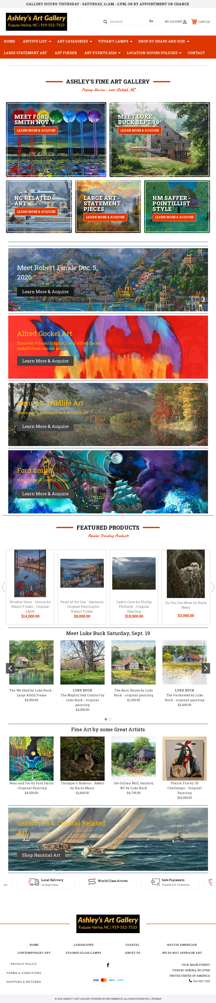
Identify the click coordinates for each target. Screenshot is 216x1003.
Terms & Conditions (23, 973)
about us (132, 953)
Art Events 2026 (100, 53)
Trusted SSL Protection (113, 884)
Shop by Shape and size (161, 41)
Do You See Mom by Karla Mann (186, 605)
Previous (3, 587)
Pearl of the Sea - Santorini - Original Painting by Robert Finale (82, 606)
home (34, 945)
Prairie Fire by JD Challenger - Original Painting (184, 788)
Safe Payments (110, 880)
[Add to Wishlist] (45, 568)
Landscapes (83, 945)
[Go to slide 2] (206, 668)
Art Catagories (72, 41)
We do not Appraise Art (182, 953)
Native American (182, 945)
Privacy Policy (24, 964)
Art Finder (66, 53)
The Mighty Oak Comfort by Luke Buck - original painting (82, 700)
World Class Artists (50, 881)
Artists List (35, 41)
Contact (196, 53)
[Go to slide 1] (10, 668)
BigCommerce (114, 998)
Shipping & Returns (23, 982)
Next (213, 587)
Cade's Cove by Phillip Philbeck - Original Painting (134, 606)
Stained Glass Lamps (83, 953)
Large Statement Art (25, 53)
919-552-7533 (201, 981)
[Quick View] (45, 558)
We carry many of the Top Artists (175, 884)
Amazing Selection (169, 880)
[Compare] (45, 578)
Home (9, 41)
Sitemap (156, 998)
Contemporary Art (34, 953)
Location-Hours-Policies (152, 53)
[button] (45, 291)
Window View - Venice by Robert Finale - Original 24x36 (30, 606)
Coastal (133, 945)
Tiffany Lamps (113, 41)
